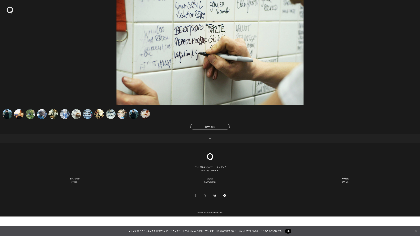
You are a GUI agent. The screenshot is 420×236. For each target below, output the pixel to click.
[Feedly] (225, 195)
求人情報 (345, 179)
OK (288, 231)
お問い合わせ (75, 179)
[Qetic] (10, 10)
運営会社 (345, 182)
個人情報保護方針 (210, 182)
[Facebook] (195, 195)
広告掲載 (210, 179)
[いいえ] (416, 231)
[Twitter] (205, 195)
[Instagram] (215, 195)
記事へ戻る (210, 126)
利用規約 (75, 182)
